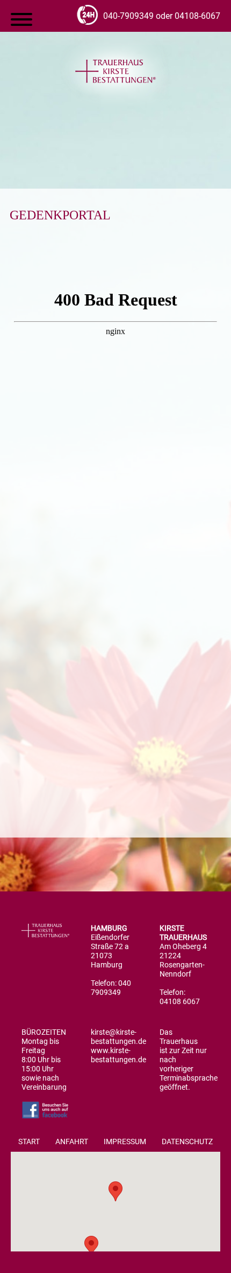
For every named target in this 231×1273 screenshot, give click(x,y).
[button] (115, 1191)
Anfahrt (71, 1141)
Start (29, 1141)
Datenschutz (187, 1141)
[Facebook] (45, 1116)
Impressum (125, 1141)
